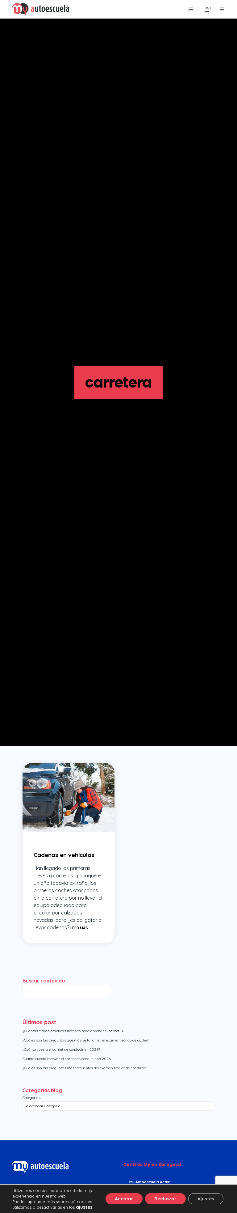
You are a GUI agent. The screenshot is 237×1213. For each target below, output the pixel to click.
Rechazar (165, 1199)
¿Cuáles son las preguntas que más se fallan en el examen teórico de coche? (85, 1040)
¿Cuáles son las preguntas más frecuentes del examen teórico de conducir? (85, 1068)
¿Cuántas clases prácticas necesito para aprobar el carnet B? (73, 1031)
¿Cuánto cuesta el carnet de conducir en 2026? (61, 1049)
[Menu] (219, 9)
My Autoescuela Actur (149, 1182)
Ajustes (206, 1199)
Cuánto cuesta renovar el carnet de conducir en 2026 (67, 1058)
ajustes (84, 1207)
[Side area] (188, 9)
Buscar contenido (44, 981)
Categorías (31, 1097)
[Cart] (204, 9)
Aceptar (124, 1199)
